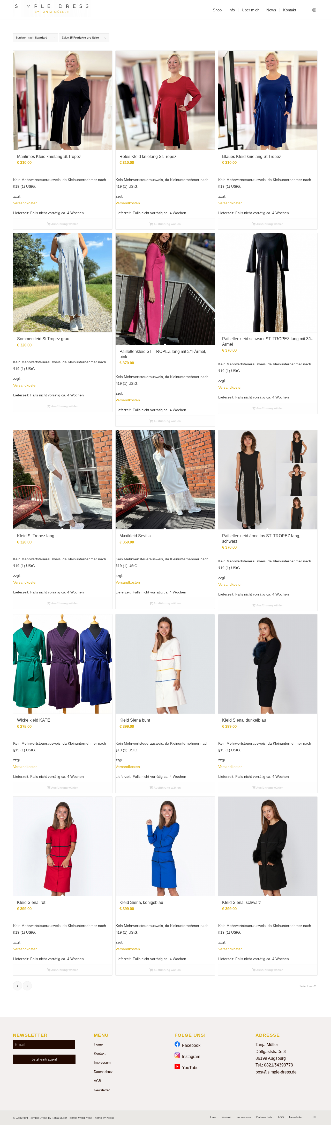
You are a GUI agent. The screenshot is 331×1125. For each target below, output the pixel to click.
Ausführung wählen (64, 224)
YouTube (189, 1067)
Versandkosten (25, 203)
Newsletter (102, 1090)
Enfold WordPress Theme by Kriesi (92, 1117)
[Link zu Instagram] (314, 10)
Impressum (102, 1062)
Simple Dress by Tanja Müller (49, 1117)
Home (98, 1044)
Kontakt (100, 1053)
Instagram (190, 1056)
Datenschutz (103, 1072)
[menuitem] (217, 10)
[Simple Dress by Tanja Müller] (52, 10)
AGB (97, 1081)
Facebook (190, 1045)
